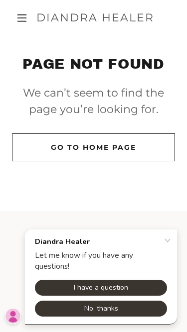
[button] (22, 18)
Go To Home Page (93, 147)
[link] (95, 17)
